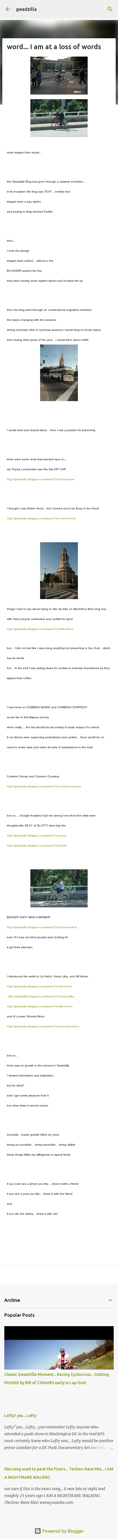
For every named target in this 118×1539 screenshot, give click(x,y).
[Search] (110, 9)
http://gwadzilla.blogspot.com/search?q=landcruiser (40, 479)
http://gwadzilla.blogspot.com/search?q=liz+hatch (39, 986)
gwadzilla (26, 9)
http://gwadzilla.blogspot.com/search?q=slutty (37, 845)
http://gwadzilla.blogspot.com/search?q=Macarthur (40, 629)
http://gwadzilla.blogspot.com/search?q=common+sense (44, 786)
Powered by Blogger (62, 1531)
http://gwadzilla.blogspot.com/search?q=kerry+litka (41, 996)
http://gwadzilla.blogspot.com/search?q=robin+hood (41, 518)
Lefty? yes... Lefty (20, 1415)
